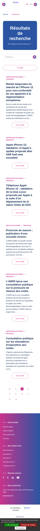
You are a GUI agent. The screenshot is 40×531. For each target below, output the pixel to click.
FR (27, 4)
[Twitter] (8, 478)
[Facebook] (3, 478)
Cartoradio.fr (7, 454)
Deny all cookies (28, 525)
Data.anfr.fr (6, 458)
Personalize (20, 528)
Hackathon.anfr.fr (8, 462)
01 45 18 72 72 (8, 496)
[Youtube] (18, 478)
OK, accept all (12, 525)
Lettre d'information (9, 434)
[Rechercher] (35, 4)
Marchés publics (8, 427)
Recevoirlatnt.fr (8, 450)
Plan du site (20, 517)
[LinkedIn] (13, 478)
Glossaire (6, 438)
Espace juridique (8, 431)
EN (31, 4)
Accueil (5, 14)
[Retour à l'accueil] (16, 4)
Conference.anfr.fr (8, 466)
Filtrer (21, 68)
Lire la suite (20, 125)
